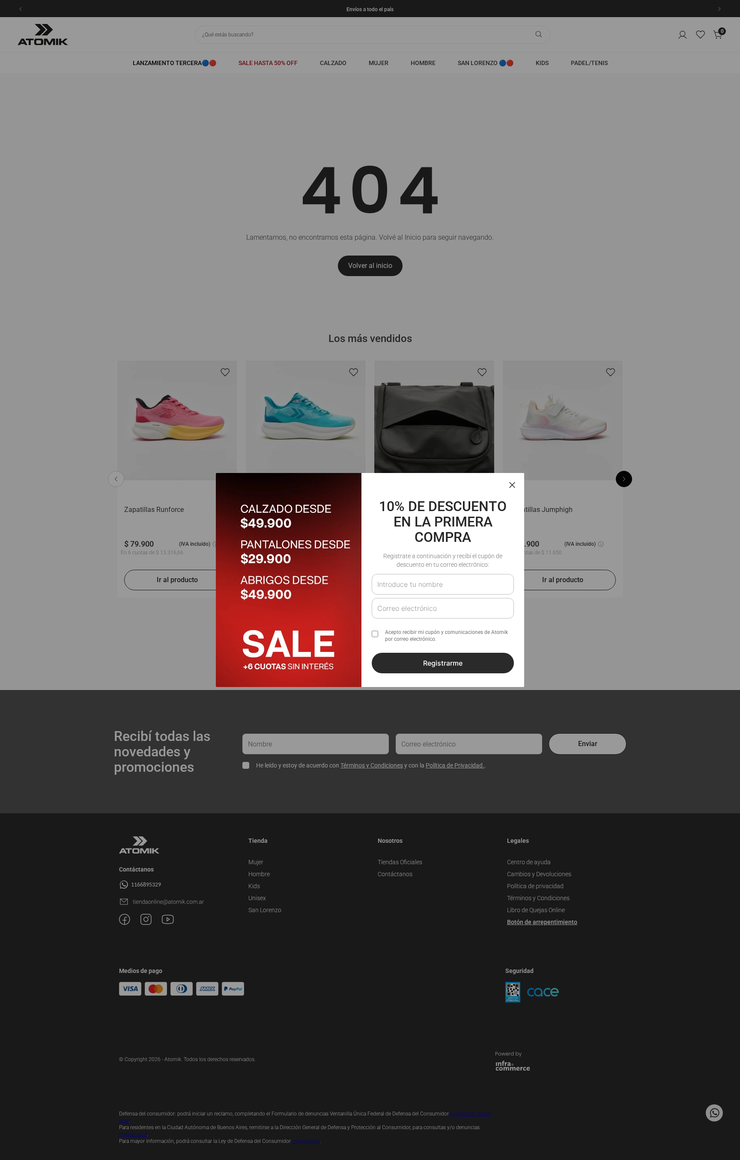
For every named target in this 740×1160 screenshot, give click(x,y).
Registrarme (442, 663)
